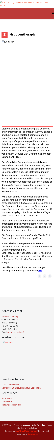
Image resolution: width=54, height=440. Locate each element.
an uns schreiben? (15, 332)
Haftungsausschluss (11, 404)
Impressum (7, 398)
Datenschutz (7, 401)
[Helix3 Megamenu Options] (53, 13)
